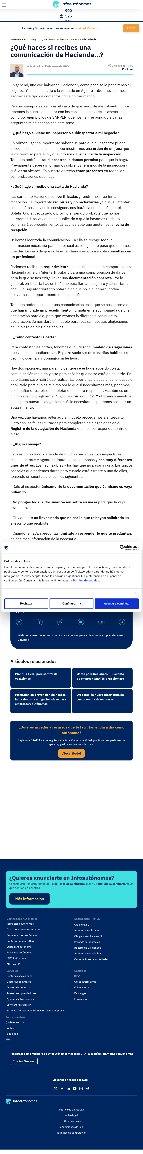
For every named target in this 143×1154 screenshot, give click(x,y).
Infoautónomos (117, 106)
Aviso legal (71, 1115)
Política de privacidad (71, 1109)
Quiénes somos (15, 1022)
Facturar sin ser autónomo (22, 935)
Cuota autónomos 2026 (20, 941)
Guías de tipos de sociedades (91, 959)
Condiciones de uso (71, 1127)
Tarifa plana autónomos (20, 923)
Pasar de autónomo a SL (88, 942)
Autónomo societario (86, 930)
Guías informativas (85, 981)
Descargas (80, 993)
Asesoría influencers (19, 987)
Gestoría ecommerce (19, 981)
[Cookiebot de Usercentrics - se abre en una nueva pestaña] (122, 547)
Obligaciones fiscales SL (88, 936)
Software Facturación (19, 1004)
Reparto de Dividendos (87, 947)
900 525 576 (68, 16)
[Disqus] (71, 814)
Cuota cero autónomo (19, 946)
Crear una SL (81, 924)
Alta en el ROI (15, 964)
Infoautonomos (18, 39)
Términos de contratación (71, 1132)
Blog (33, 39)
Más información (29, 898)
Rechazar (26, 603)
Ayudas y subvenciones (20, 999)
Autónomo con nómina (87, 953)
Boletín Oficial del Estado (31, 213)
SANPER (59, 117)
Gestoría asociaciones (19, 976)
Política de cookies (86, 580)
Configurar (69, 603)
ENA (8, 1039)
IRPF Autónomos (16, 958)
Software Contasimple (20, 1010)
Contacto (11, 1028)
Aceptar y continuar (117, 603)
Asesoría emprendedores (21, 993)
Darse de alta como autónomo (24, 929)
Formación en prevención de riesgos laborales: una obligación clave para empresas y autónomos (40, 699)
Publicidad (12, 1033)
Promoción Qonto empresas (49, 1010)
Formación (80, 999)
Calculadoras (81, 987)
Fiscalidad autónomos (19, 952)
